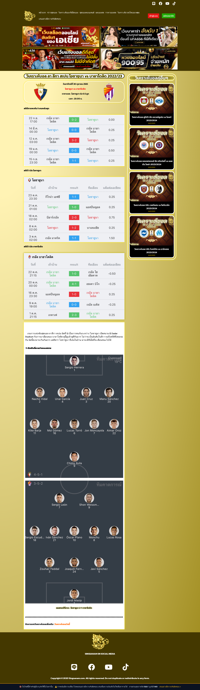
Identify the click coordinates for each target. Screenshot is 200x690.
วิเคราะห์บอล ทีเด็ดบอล (68, 12)
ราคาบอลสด (110, 12)
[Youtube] (167, 3)
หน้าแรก (42, 12)
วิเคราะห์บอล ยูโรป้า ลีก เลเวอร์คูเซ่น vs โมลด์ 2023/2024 (151, 118)
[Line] (153, 3)
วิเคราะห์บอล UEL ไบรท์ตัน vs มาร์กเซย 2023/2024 (151, 250)
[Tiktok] (174, 3)
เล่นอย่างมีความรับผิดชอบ (50, 18)
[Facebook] (160, 3)
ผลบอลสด (100, 12)
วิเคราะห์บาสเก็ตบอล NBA (129, 12)
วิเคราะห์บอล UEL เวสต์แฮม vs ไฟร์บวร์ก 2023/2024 (152, 206)
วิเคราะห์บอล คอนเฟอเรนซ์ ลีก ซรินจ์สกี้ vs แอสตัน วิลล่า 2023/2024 (152, 162)
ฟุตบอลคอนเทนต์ (87, 12)
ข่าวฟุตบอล (52, 12)
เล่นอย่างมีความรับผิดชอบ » (170, 686)
